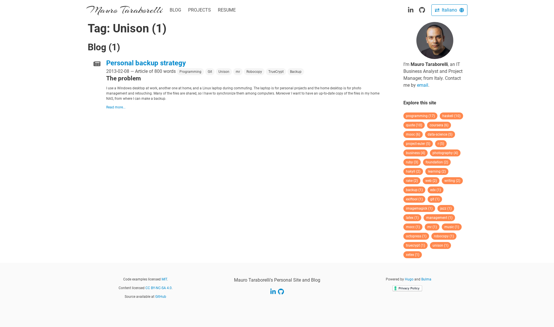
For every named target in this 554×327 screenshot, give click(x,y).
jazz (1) (446, 208)
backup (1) (414, 190)
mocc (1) (413, 227)
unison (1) (440, 245)
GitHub (160, 297)
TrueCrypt (276, 72)
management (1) (439, 218)
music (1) (451, 227)
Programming (190, 72)
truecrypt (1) (415, 245)
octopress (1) (416, 236)
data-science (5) (440, 134)
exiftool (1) (414, 199)
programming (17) (420, 116)
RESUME (227, 10)
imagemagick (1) (419, 208)
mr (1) (432, 227)
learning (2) (437, 171)
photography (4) (445, 153)
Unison (223, 72)
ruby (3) (412, 162)
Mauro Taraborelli (125, 9)
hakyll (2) (413, 171)
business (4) (415, 153)
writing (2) (452, 181)
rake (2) (412, 181)
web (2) (431, 181)
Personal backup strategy (146, 63)
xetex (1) (412, 255)
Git (210, 72)
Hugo (409, 279)
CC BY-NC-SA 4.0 (158, 288)
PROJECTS (199, 10)
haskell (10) (451, 116)
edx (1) (435, 190)
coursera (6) (439, 125)
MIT (164, 279)
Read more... (116, 107)
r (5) (441, 144)
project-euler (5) (418, 144)
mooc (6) (413, 134)
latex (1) (412, 218)
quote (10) (414, 125)
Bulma (426, 279)
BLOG (175, 10)
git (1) (434, 199)
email (422, 85)
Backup (296, 72)
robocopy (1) (444, 236)
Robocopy (254, 72)
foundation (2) (437, 162)
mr (238, 72)
